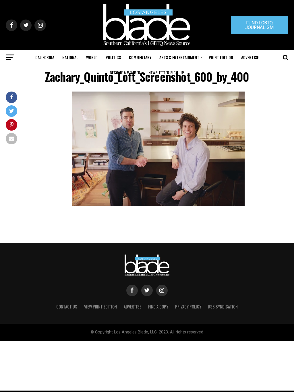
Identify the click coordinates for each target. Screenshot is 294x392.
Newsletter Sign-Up (166, 72)
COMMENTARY (140, 57)
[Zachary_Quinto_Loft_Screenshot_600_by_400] (158, 204)
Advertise (250, 57)
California (44, 57)
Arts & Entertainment (179, 57)
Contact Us (66, 307)
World (92, 57)
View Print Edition (100, 307)
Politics (113, 57)
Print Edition (221, 57)
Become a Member (125, 72)
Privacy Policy (188, 307)
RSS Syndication (223, 307)
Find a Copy (158, 307)
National (70, 57)
